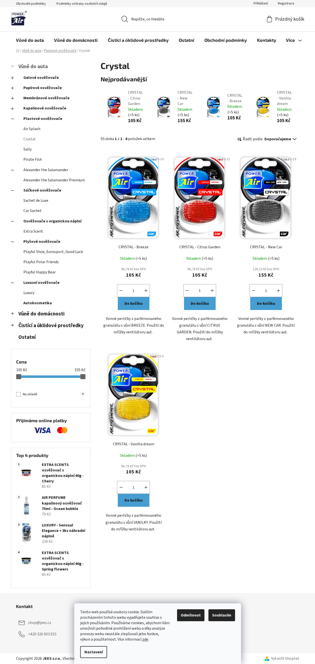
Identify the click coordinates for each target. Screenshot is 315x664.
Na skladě (53, 394)
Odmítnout (191, 615)
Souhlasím (221, 615)
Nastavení (93, 652)
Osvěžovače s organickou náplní (52, 221)
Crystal (29, 139)
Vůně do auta (33, 66)
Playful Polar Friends (41, 262)
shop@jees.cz (39, 622)
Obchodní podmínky (31, 3)
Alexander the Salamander (45, 170)
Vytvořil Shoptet (285, 658)
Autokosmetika (37, 303)
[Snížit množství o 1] (121, 290)
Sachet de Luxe (35, 200)
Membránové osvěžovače (46, 98)
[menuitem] (30, 40)
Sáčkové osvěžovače (42, 190)
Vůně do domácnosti (41, 313)
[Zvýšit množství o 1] (146, 290)
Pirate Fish (32, 159)
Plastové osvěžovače (42, 118)
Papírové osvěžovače (42, 88)
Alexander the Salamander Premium (54, 180)
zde (145, 639)
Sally (27, 149)
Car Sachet (32, 210)
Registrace (286, 3)
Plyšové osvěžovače (41, 241)
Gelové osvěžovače (41, 77)
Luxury (28, 293)
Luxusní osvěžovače (41, 282)
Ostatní (27, 337)
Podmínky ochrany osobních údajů (82, 3)
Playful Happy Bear (39, 272)
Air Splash (31, 129)
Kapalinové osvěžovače (44, 108)
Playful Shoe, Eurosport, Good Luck (53, 252)
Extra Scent (33, 231)
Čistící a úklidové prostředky (51, 325)
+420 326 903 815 (42, 634)
